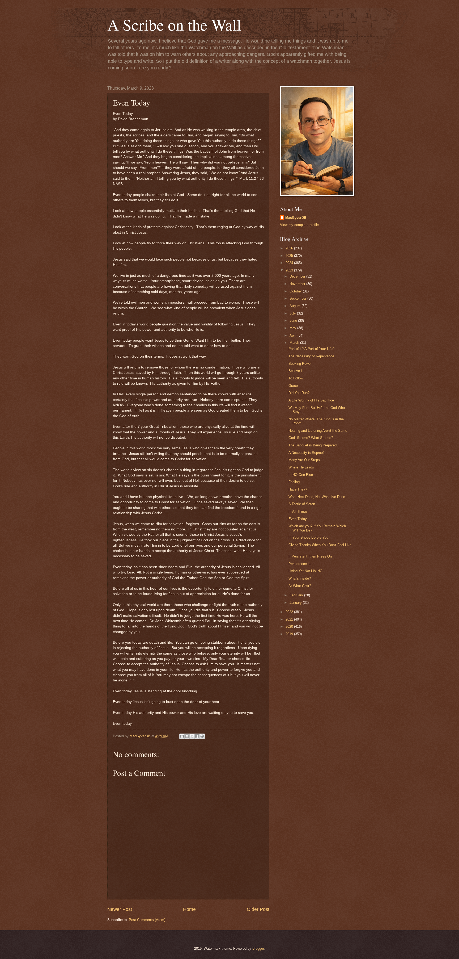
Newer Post (119, 909)
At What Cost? (299, 586)
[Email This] (182, 736)
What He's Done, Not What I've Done (316, 497)
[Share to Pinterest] (202, 736)
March (295, 343)
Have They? (297, 489)
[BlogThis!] (187, 736)
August (295, 306)
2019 (290, 634)
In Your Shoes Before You (308, 537)
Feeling (294, 482)
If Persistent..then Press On (310, 556)
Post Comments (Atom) (147, 920)
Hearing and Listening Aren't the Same (317, 431)
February (297, 595)
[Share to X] (192, 736)
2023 (290, 270)
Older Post (258, 909)
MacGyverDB (295, 218)
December (298, 276)
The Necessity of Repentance (311, 356)
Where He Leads (301, 467)
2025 (290, 256)
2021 (290, 619)
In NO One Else (300, 475)
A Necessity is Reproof (306, 453)
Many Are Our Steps (304, 460)
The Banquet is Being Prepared (312, 445)
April (294, 335)
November (298, 284)
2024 (290, 263)
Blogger (258, 948)
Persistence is (299, 564)
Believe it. (296, 371)
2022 (290, 612)
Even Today (297, 519)
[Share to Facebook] (197, 736)
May (293, 328)
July (293, 313)
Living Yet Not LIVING (305, 571)
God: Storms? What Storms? (310, 438)
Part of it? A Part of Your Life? (311, 349)
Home (189, 909)
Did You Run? (298, 393)
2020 (290, 627)
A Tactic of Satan (301, 504)
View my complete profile (299, 225)
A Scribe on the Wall (174, 24)
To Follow (295, 378)
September (298, 298)
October (296, 291)
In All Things (298, 511)
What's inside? (299, 578)
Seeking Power (300, 364)
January (296, 603)
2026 (290, 248)
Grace (293, 386)
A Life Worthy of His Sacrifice (311, 400)
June (294, 321)
